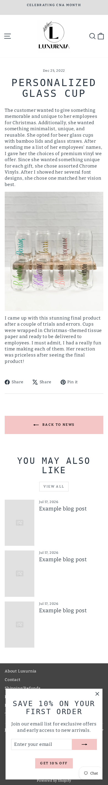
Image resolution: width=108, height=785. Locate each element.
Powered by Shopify (54, 781)
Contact (12, 679)
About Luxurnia (21, 671)
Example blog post (63, 508)
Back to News (57, 425)
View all (53, 486)
